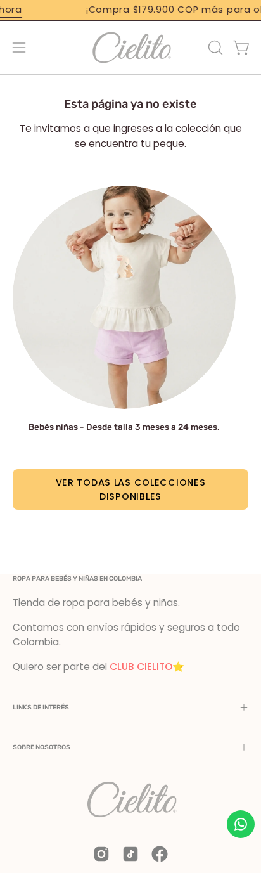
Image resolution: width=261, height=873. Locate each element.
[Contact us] (241, 824)
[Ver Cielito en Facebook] (159, 853)
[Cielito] (130, 47)
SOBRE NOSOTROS (41, 747)
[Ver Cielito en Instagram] (101, 853)
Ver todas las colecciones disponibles (131, 489)
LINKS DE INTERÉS (41, 707)
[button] (214, 47)
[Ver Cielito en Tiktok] (130, 853)
